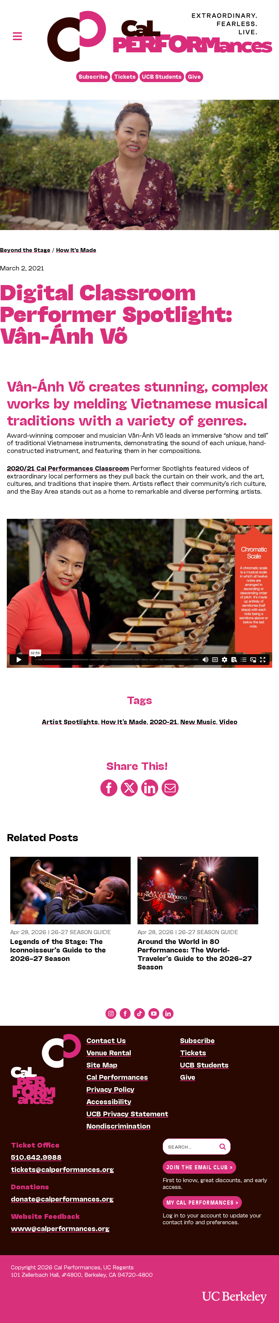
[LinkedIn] (150, 787)
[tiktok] (139, 1013)
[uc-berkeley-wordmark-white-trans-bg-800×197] (234, 1290)
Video (228, 721)
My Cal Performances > (202, 1202)
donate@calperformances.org (62, 1198)
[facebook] (125, 1013)
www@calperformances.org (60, 1228)
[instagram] (110, 1013)
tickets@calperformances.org (62, 1169)
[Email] (170, 787)
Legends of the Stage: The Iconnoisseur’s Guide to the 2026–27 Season (58, 949)
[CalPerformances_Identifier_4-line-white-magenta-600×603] (46, 1037)
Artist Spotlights (70, 721)
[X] (129, 787)
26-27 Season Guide (81, 931)
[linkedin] (168, 1013)
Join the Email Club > (199, 1167)
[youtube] (153, 1013)
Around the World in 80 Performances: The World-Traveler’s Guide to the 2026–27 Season (194, 953)
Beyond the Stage (25, 249)
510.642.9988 (36, 1157)
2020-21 (163, 721)
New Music (198, 721)
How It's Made (76, 249)
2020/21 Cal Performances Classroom (68, 468)
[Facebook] (109, 787)
